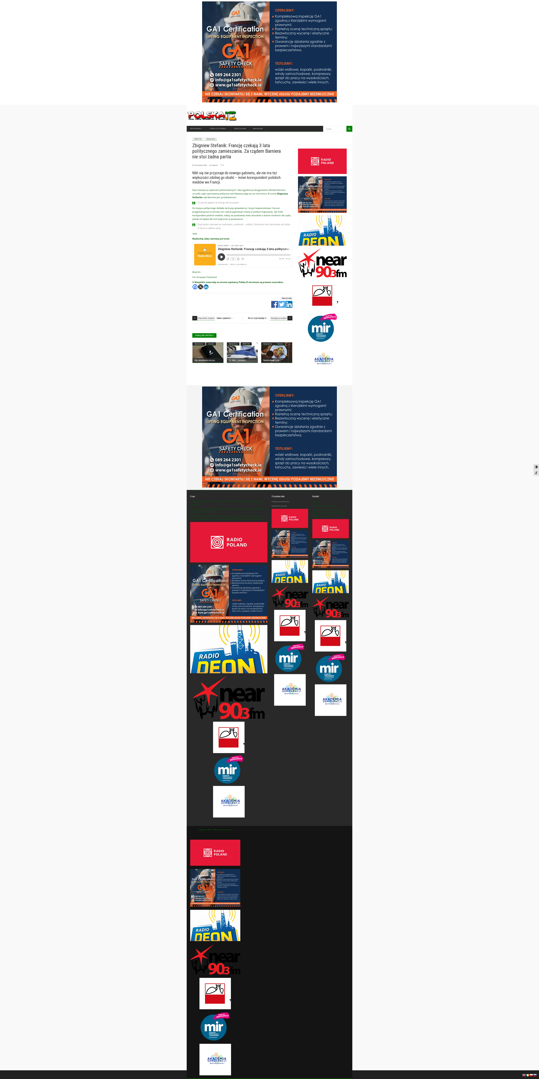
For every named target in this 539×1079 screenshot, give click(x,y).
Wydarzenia (211, 139)
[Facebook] (195, 286)
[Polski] (531, 1075)
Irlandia (211, 344)
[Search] (349, 129)
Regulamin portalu (279, 506)
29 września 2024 (200, 165)
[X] (200, 286)
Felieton (280, 344)
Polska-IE (214, 165)
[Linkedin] (206, 286)
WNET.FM (197, 139)
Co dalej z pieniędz (237, 360)
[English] (524, 1075)
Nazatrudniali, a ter (271, 360)
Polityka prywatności (280, 501)
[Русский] (535, 1075)
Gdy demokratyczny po (204, 360)
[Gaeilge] (528, 1075)
